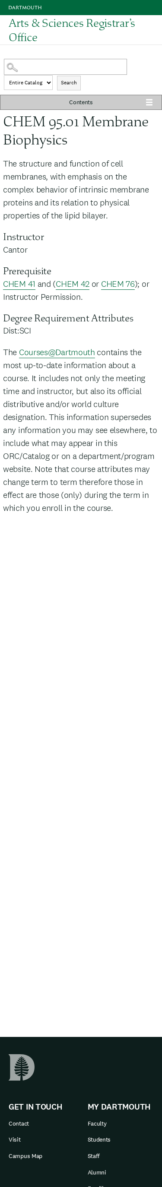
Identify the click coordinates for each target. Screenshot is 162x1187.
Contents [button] (81, 102)
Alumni (97, 1172)
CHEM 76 (118, 283)
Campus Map (25, 1156)
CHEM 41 (19, 283)
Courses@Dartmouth (57, 352)
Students (99, 1139)
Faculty (97, 1123)
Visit (15, 1139)
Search (69, 82)
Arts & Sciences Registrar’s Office (72, 30)
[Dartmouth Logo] (25, 8)
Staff (94, 1156)
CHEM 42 (72, 283)
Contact (19, 1123)
